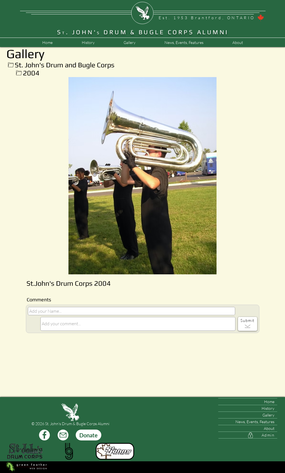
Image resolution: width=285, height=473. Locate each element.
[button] (184, 42)
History (268, 408)
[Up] (11, 65)
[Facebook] (44, 435)
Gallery (268, 415)
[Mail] (63, 435)
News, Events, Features (254, 421)
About (269, 428)
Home (269, 401)
